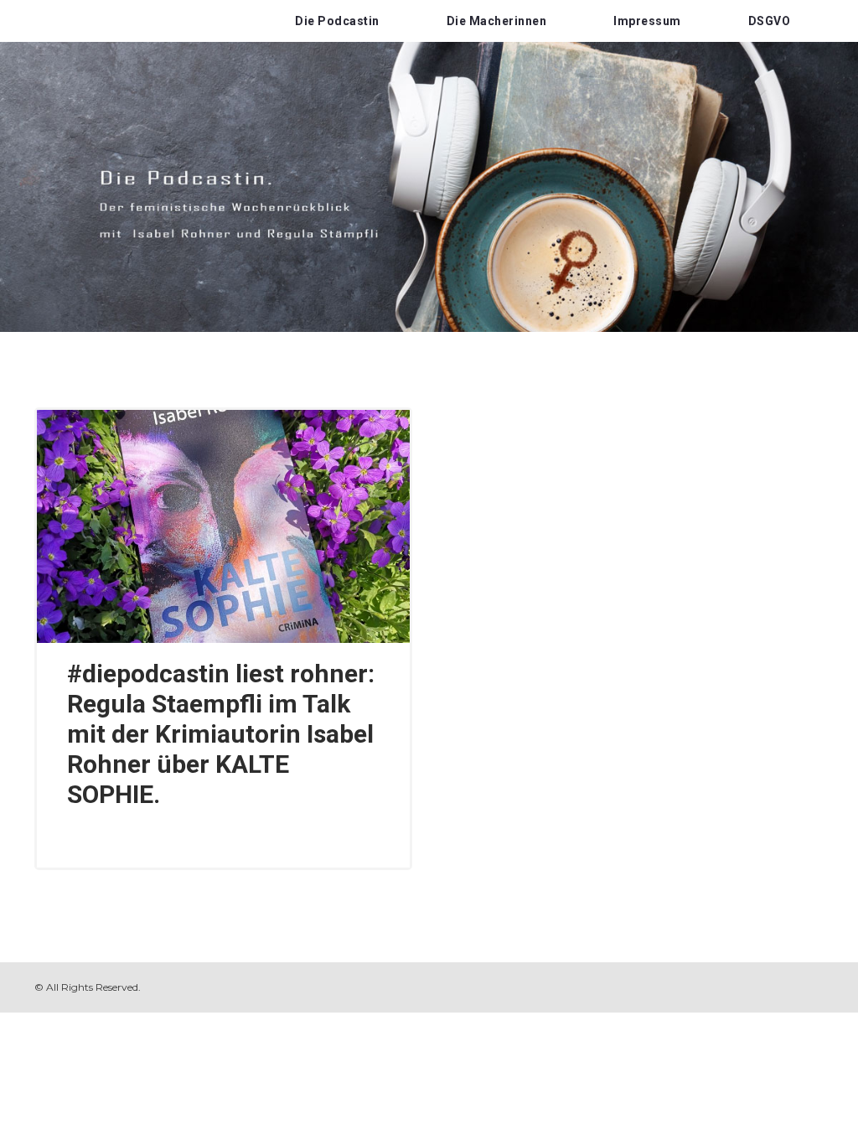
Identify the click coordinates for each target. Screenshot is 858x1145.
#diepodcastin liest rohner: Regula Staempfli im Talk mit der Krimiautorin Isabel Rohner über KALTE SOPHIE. (221, 734)
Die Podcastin (337, 21)
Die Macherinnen (497, 21)
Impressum (647, 21)
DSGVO (769, 21)
